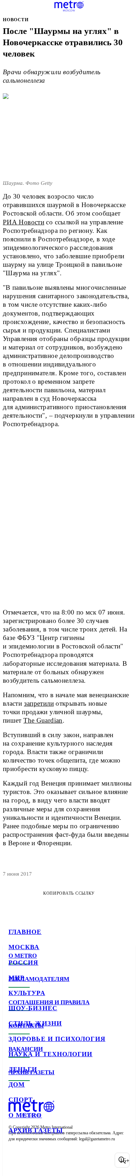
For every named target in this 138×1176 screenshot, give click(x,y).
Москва (23, 947)
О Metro (25, 1115)
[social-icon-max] (71, 1160)
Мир (16, 977)
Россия (23, 962)
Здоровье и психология (56, 1038)
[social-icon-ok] (52, 1160)
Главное (25, 931)
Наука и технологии (50, 1054)
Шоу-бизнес (32, 1008)
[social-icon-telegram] (34, 1160)
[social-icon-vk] (15, 1160)
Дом (16, 1084)
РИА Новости (23, 222)
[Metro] (69, 6)
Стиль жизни (35, 1023)
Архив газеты (35, 1130)
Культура (26, 992)
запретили (39, 703)
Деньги (22, 1069)
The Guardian (42, 720)
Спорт (20, 1099)
